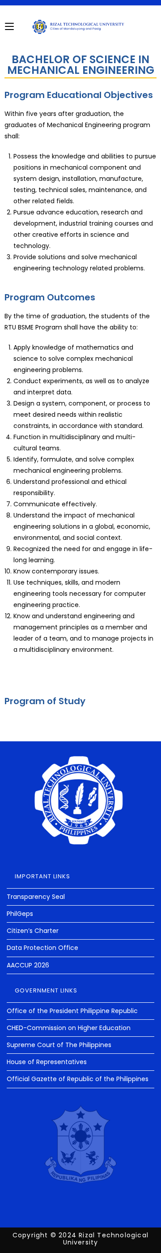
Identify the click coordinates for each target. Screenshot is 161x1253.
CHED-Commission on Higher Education (69, 1027)
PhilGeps (20, 913)
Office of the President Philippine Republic (72, 1010)
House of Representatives (47, 1061)
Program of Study (44, 701)
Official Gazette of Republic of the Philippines (77, 1078)
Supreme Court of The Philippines (59, 1044)
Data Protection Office (42, 947)
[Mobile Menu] (9, 26)
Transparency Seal (36, 896)
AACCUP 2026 (28, 965)
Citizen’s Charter (33, 930)
